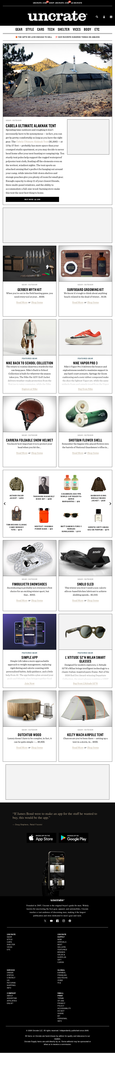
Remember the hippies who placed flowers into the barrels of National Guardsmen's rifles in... (85, 445)
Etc (97, 29)
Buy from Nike (85, 389)
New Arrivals (62, 940)
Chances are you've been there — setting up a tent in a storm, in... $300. (85, 740)
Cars (40, 29)
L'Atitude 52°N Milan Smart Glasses (85, 659)
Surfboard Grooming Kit (85, 289)
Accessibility (64, 1008)
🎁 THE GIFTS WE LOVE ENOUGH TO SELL (33, 37)
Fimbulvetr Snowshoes (29, 584)
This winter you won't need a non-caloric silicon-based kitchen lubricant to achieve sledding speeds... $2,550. (85, 591)
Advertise (12, 998)
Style (30, 29)
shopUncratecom (59, 3)
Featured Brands (62, 950)
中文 (59, 982)
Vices (77, 29)
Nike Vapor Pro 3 (85, 363)
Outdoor (17, 120)
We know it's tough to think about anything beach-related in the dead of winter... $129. (85, 295)
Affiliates (12, 1000)
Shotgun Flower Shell (85, 440)
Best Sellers (62, 945)
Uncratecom (40, 3)
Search (97, 17)
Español (62, 972)
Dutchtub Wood (29, 734)
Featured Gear (29, 358)
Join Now (29, 683)
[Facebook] (57, 921)
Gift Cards (61, 960)
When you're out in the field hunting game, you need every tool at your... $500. (29, 295)
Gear (18, 29)
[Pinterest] (70, 921)
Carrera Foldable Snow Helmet (29, 440)
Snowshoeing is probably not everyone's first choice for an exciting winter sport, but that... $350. (29, 591)
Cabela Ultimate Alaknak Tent (31, 125)
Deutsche (62, 977)
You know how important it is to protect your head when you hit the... (29, 445)
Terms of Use (61, 999)
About (10, 995)
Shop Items (37, 302)
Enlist (10, 1003)
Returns (11, 982)
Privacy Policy (61, 1004)
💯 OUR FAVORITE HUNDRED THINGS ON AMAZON (77, 37)
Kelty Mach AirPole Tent (85, 734)
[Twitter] (45, 921)
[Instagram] (64, 921)
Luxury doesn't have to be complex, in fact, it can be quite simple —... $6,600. (29, 740)
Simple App (29, 657)
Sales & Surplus (62, 955)
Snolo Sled (85, 584)
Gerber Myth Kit (30, 289)
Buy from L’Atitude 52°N (85, 683)
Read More (21, 302)
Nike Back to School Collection (29, 363)
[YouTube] (51, 921)
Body (87, 29)
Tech (51, 29)
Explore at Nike (29, 389)
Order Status (10, 973)
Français (62, 975)
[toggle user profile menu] (104, 17)
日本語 (60, 980)
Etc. (9, 949)
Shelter (64, 29)
